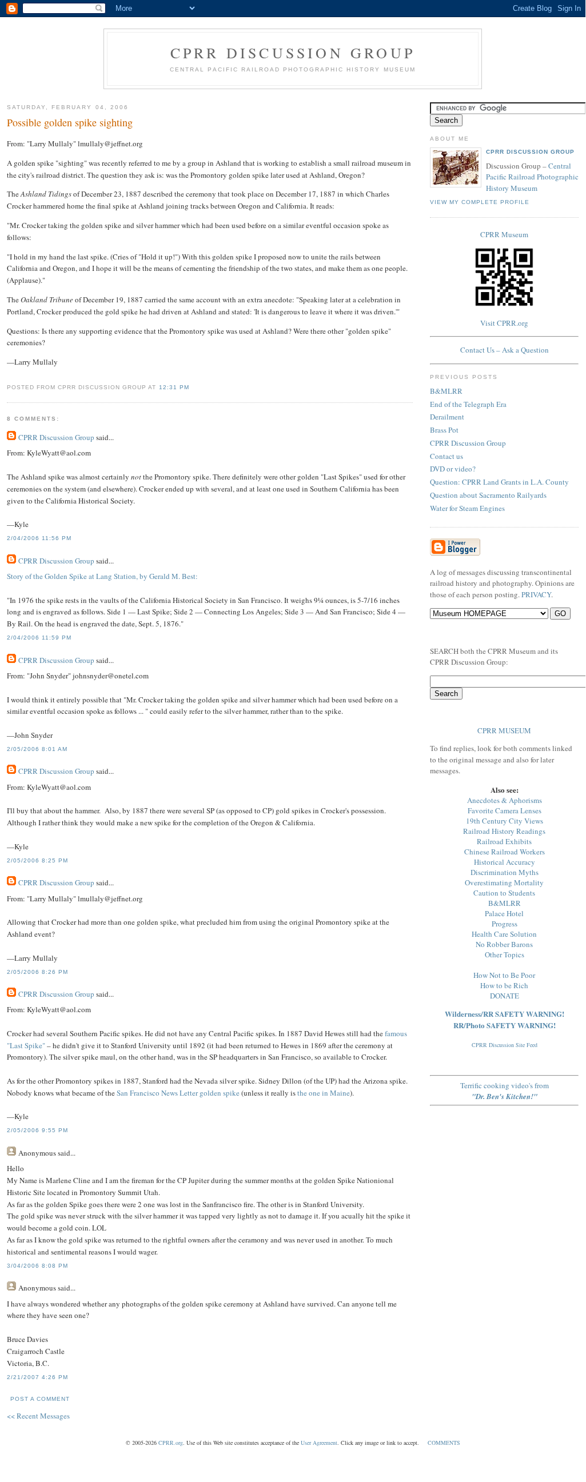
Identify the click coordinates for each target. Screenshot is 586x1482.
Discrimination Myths (505, 872)
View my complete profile (479, 202)
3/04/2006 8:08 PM (37, 1266)
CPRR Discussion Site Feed (504, 1045)
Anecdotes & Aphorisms (504, 800)
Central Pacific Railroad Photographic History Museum (532, 177)
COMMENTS (444, 1443)
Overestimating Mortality (504, 882)
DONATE (504, 995)
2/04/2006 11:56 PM (39, 538)
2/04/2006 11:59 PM (39, 637)
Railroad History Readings (504, 831)
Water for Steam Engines (467, 508)
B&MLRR (446, 391)
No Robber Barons (504, 944)
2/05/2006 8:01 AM (37, 749)
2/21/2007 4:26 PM (37, 1377)
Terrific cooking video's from (504, 1090)
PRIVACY (536, 594)
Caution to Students (504, 893)
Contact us (446, 456)
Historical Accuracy (504, 862)
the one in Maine (323, 1093)
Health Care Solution (504, 934)
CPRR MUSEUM (504, 730)
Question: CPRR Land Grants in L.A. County (499, 482)
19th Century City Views (504, 821)
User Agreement (319, 1443)
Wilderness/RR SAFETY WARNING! (504, 1013)
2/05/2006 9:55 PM (37, 1130)
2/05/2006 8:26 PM (37, 972)
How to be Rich (504, 985)
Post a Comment (40, 1399)
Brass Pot (444, 430)
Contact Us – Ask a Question (504, 350)
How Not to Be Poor (504, 975)
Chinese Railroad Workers (504, 851)
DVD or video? (453, 469)
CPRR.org (170, 1443)
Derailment (447, 417)
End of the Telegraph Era (468, 404)
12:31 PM (174, 387)
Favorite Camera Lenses (504, 810)
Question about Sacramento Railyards (488, 495)
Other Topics (504, 954)
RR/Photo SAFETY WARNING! (504, 1025)
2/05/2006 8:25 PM (37, 860)
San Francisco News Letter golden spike (178, 1093)
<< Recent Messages (38, 1416)
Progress (504, 923)
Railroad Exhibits (504, 841)
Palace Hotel (504, 913)
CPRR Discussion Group (292, 52)
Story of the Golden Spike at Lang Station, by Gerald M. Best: (102, 576)
